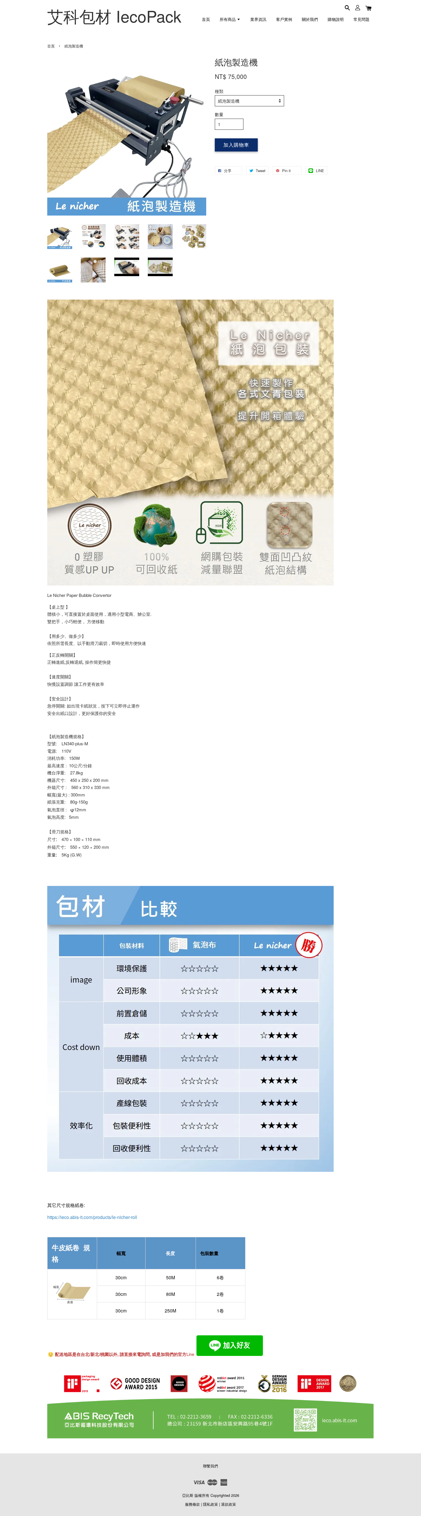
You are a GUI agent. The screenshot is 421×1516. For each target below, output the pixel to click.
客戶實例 (284, 19)
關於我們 (310, 19)
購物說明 (336, 19)
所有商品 (228, 19)
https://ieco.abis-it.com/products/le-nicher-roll (92, 1217)
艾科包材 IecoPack (114, 15)
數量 (219, 114)
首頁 (206, 19)
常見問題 (361, 19)
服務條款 (192, 1504)
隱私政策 (210, 1504)
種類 (219, 91)
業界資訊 (258, 19)
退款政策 (228, 1504)
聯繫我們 (210, 1466)
